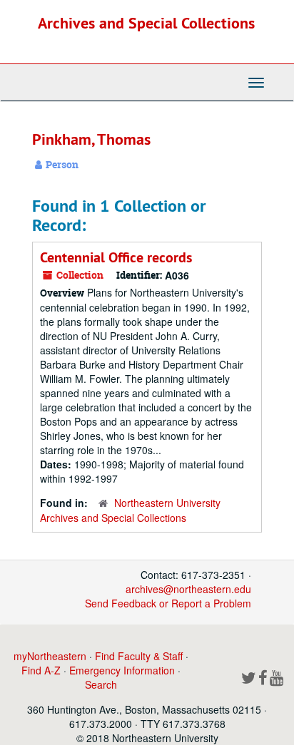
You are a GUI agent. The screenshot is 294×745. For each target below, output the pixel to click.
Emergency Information (122, 670)
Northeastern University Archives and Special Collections (130, 510)
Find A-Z (41, 670)
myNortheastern (50, 656)
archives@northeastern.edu (188, 589)
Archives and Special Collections (146, 23)
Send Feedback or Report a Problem (168, 603)
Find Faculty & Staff (139, 656)
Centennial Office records (116, 257)
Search (101, 684)
